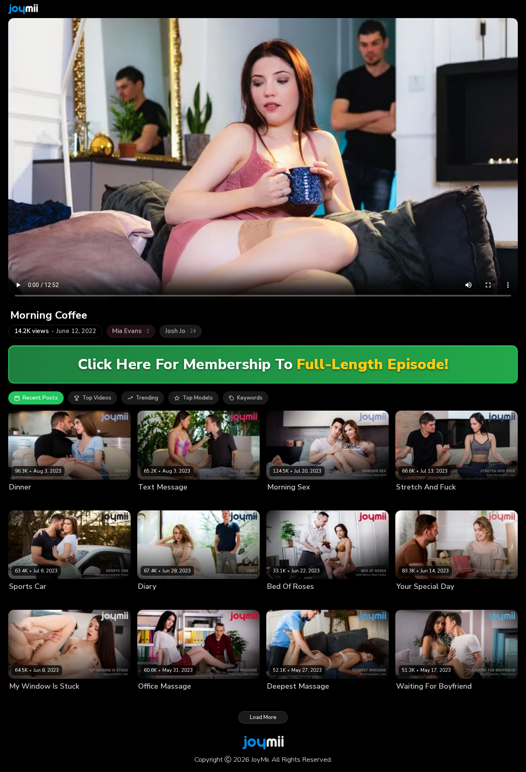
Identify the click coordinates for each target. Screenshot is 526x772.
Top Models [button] (197, 398)
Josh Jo (451, 501)
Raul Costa (314, 600)
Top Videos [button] (96, 398)
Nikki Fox (149, 700)
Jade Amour (282, 600)
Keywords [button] (250, 398)
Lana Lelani (24, 501)
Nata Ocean (154, 600)
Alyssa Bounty (415, 700)
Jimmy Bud (320, 501)
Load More (263, 717)
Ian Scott (184, 600)
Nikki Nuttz (179, 501)
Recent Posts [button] (40, 398)
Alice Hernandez (418, 501)
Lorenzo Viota (60, 501)
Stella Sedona (286, 501)
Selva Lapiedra (286, 700)
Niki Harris (22, 600)
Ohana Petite (26, 700)
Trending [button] (147, 398)
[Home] (23, 9)
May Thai (150, 501)
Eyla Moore (410, 600)
